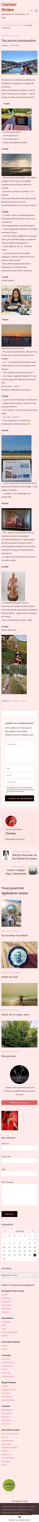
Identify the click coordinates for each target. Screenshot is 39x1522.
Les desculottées (7, 1366)
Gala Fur (4, 1465)
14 (25, 1247)
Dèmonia (5, 1294)
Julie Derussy (6, 1373)
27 (19, 1255)
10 (4, 1247)
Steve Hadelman (7, 1410)
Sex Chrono (5, 1423)
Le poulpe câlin (6, 1308)
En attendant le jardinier (15, 935)
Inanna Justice (7, 1444)
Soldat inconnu (10, 976)
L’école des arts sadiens (10, 1447)
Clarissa (5, 45)
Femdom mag (6, 1454)
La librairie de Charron (9, 1389)
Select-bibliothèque (8, 1400)
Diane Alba (5, 1437)
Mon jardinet (9, 1056)
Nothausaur (5, 1312)
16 (35, 1247)
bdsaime (4, 1451)
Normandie (15, 701)
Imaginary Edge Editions (10, 1332)
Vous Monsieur (6, 1305)
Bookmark (5, 1335)
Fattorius (5, 1386)
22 (30, 1251)
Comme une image (8, 1376)
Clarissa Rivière (9, 7)
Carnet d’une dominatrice (10, 1433)
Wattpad (5, 1345)
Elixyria (4, 1328)
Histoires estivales (11, 36)
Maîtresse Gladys (7, 1440)
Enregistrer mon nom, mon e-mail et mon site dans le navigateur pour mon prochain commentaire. (20, 789)
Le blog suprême (7, 1396)
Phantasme (6, 1417)
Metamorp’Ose (7, 1298)
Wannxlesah (6, 1461)
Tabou (4, 1325)
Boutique (5, 1349)
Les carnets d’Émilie (8, 1458)
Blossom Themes (27, 1509)
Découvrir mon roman (19, 1103)
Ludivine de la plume (8, 1362)
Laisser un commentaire (19, 1520)
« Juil (6, 1231)
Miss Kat (4, 1369)
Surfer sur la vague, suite (15, 1014)
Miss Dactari (6, 1359)
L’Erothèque (6, 1393)
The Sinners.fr (6, 1301)
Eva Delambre (6, 1420)
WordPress (15, 1512)
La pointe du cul (7, 1413)
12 (14, 1247)
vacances (23, 701)
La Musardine (6, 1322)
